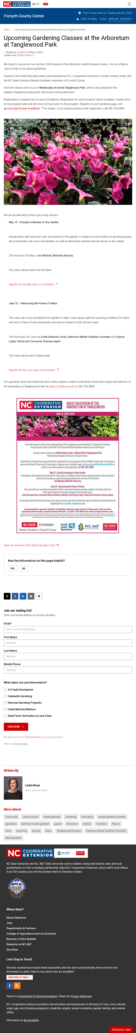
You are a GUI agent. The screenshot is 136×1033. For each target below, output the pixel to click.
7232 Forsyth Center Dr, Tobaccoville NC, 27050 (107, 13)
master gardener (52, 817)
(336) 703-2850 (89, 19)
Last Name (10, 650)
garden (58, 824)
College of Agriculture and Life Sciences (31, 933)
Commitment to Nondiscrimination (37, 996)
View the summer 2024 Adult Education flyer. (30, 545)
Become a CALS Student (21, 939)
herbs (8, 830)
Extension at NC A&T (19, 944)
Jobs (9, 923)
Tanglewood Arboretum (68, 830)
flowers (116, 824)
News (7, 29)
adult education (13, 837)
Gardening (71, 817)
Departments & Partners (21, 928)
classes (87, 824)
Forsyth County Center (24, 16)
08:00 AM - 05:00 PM (119, 19)
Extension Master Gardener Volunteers (106, 830)
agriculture (10, 824)
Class (48, 830)
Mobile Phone (12, 664)
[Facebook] (9, 985)
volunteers (101, 824)
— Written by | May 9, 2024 (23, 52)
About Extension (16, 917)
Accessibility (31, 1020)
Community (11, 817)
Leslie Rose (23, 52)
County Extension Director (36, 790)
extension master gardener (35, 824)
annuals (36, 830)
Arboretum (72, 824)
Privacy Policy (20, 743)
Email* (8, 623)
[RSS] (17, 985)
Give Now (12, 949)
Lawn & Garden (30, 817)
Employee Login (121, 1029)
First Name (10, 637)
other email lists (32, 737)
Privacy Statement (81, 996)
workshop (21, 830)
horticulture (87, 817)
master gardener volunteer (112, 817)
